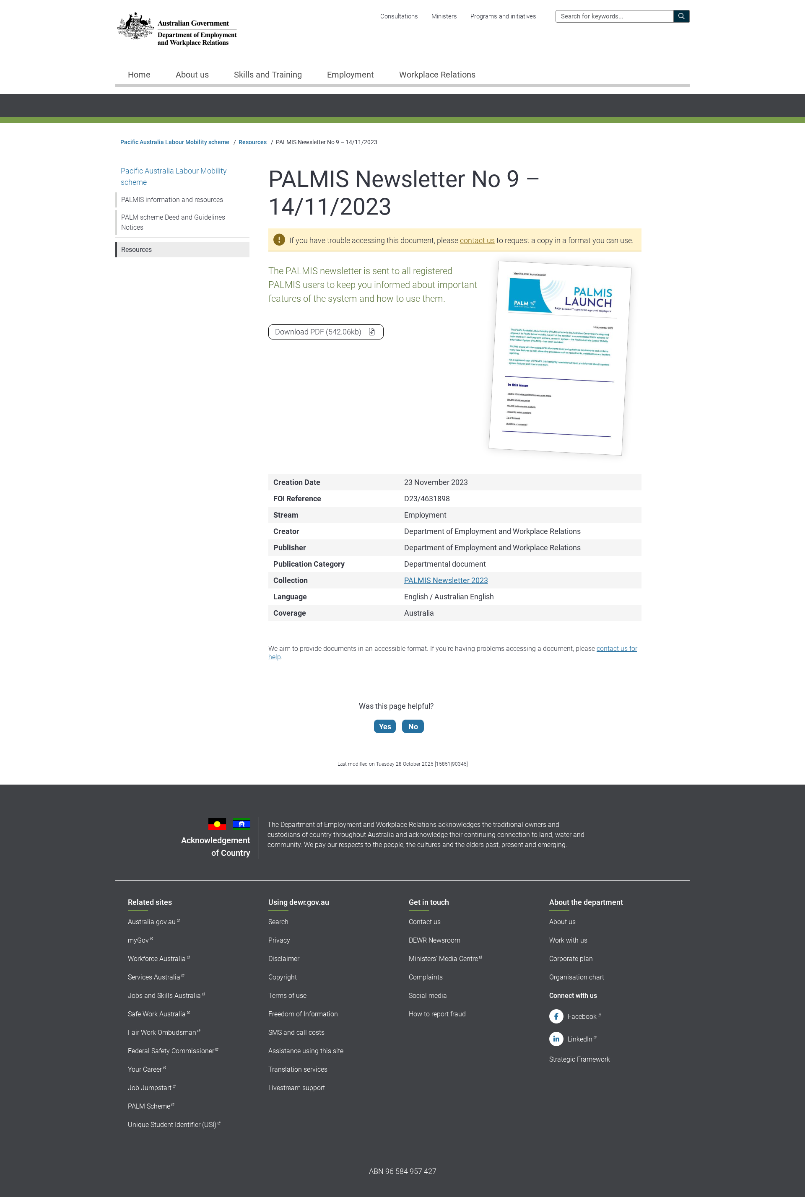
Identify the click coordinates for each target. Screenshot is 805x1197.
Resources (253, 142)
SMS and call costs (296, 1032)
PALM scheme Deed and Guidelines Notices (173, 222)
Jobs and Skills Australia (164, 996)
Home (139, 75)
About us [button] (192, 75)
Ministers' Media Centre (443, 959)
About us (562, 922)
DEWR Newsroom (434, 940)
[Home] (177, 29)
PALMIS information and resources (172, 200)
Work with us (568, 940)
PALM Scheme (149, 1106)
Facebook (582, 1017)
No (413, 726)
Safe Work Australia (157, 1014)
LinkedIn (580, 1039)
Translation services (297, 1069)
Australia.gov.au (152, 922)
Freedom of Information (303, 1014)
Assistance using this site (305, 1051)
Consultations (399, 16)
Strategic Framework (579, 1059)
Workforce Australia (157, 959)
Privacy (279, 940)
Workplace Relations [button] (437, 75)
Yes (385, 726)
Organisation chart (576, 977)
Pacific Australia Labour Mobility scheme (174, 142)
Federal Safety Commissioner (171, 1051)
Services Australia (154, 977)
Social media (428, 996)
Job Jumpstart (149, 1088)
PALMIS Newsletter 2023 (446, 580)
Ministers (444, 16)
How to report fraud (437, 1014)
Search (278, 922)
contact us (477, 240)
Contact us (425, 922)
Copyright (282, 977)
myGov (138, 940)
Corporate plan (571, 959)
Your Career (145, 1069)
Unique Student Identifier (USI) (172, 1125)
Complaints (426, 977)
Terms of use (287, 996)
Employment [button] (350, 75)
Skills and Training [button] (268, 75)
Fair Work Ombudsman (162, 1032)
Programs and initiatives (503, 16)
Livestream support (296, 1088)
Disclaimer (283, 959)
